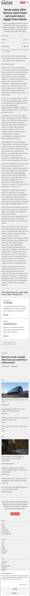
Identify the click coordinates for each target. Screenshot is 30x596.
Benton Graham (5, 404)
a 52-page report (20, 173)
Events (3, 563)
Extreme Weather (5, 531)
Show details (22, 584)
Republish (4, 569)
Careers (3, 548)
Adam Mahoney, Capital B (8, 463)
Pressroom (4, 552)
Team (3, 544)
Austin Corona (5, 483)
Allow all (15, 589)
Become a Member (6, 565)
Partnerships (4, 550)
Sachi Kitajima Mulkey (7, 491)
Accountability (5, 529)
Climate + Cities (25, 42)
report (24, 116)
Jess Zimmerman (5, 366)
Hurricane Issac (16, 101)
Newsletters (4, 561)
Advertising (4, 567)
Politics (3, 526)
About (3, 542)
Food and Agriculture (6, 533)
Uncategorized (14, 366)
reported (4, 238)
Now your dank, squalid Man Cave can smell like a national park (14, 359)
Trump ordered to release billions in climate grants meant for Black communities (13, 458)
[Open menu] (27, 2)
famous (13, 179)
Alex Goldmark (5, 35)
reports (23, 142)
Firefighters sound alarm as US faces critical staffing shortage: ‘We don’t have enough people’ (14, 470)
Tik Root (3, 422)
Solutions (4, 528)
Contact (3, 546)
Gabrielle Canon (5, 474)
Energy (3, 524)
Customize (14, 593)
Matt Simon (4, 413)
